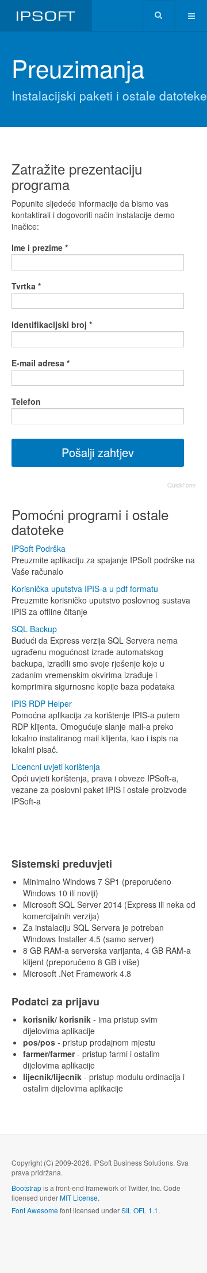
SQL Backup (34, 628)
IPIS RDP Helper (42, 703)
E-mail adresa (41, 363)
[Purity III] (46, 16)
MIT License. (79, 1197)
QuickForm (181, 485)
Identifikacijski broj (52, 324)
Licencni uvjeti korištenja (56, 766)
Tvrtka (26, 286)
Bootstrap (26, 1188)
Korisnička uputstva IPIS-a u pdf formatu (85, 588)
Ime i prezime (40, 247)
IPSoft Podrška (39, 548)
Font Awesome (35, 1210)
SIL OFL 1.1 (139, 1210)
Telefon (26, 401)
